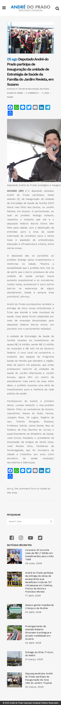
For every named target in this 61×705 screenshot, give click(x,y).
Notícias (44, 89)
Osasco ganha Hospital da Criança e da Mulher (39, 606)
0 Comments (32, 93)
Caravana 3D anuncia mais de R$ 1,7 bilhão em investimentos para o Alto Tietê (39, 554)
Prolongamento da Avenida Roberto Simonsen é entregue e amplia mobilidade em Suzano (38, 632)
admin (20, 93)
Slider (10, 93)
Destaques (33, 89)
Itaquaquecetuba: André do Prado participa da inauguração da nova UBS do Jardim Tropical (39, 678)
